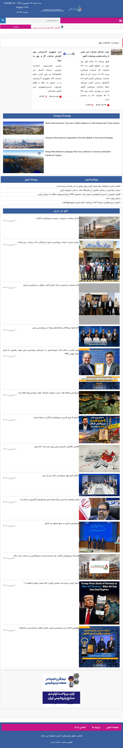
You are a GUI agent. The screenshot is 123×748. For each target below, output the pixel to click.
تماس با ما (80, 727)
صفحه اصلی (112, 727)
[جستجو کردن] (3, 20)
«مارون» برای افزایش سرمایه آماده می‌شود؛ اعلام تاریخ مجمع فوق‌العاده (91, 202)
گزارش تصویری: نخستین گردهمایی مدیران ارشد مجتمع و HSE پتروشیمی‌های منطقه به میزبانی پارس (79, 194)
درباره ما (96, 727)
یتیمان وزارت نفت (113, 198)
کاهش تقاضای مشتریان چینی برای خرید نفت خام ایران (41, 27)
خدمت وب (55, 742)
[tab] (91, 179)
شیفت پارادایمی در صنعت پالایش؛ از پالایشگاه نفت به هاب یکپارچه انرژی (90, 190)
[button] (120, 20)
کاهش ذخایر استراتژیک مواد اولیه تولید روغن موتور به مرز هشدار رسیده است (88, 186)
